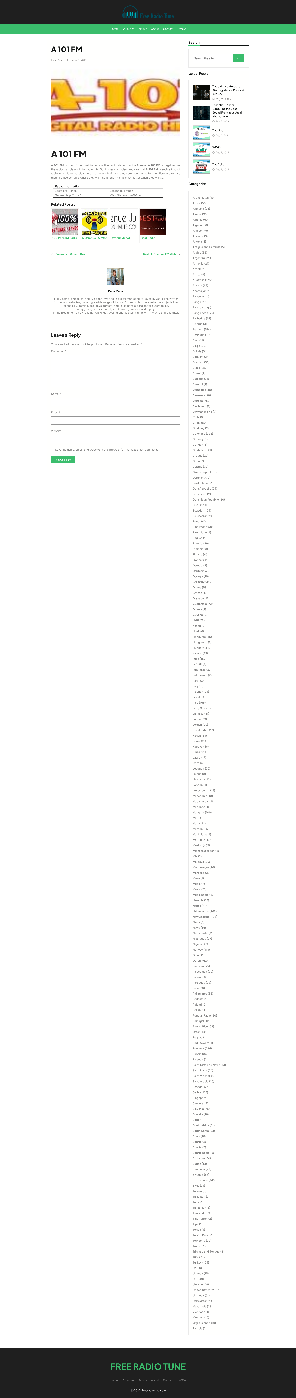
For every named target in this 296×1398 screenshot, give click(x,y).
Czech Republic (203, 472)
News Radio (200, 933)
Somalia (198, 1114)
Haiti (196, 620)
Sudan (197, 1163)
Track (196, 1246)
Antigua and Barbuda (206, 247)
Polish (197, 1010)
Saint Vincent (201, 1076)
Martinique (200, 834)
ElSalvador (200, 527)
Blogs (196, 346)
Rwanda (198, 1059)
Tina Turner (200, 1218)
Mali (195, 818)
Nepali (197, 905)
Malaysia (198, 812)
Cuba (196, 461)
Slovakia (198, 1103)
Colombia (199, 433)
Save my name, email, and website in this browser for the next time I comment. (106, 449)
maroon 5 (199, 829)
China (196, 422)
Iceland (197, 653)
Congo (197, 444)
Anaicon (198, 230)
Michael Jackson (204, 851)
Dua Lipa (198, 505)
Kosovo (198, 746)
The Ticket (218, 164)
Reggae (197, 1037)
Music (197, 883)
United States (202, 1290)
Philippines (200, 993)
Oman (196, 955)
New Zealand (201, 916)
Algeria (197, 225)
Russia (197, 1054)
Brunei (197, 373)
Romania (198, 1048)
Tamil (196, 1202)
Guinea (197, 609)
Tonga (197, 1229)
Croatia (197, 455)
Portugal (198, 1021)
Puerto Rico (200, 1026)
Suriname (199, 1169)
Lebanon (198, 768)
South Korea (201, 1130)
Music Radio (201, 894)
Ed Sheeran (200, 516)
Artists (197, 269)
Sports (197, 1141)
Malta (196, 823)
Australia (198, 280)
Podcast (198, 999)
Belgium (198, 329)
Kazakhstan (200, 730)
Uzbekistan (200, 1301)
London (198, 785)
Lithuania (199, 779)
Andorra (198, 236)
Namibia (198, 900)
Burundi (198, 384)
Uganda (198, 1273)
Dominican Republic (206, 499)
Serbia (197, 1092)
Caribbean (199, 406)
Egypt (196, 521)
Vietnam (198, 1317)
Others (197, 960)
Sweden (198, 1174)
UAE (195, 1268)
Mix (195, 856)
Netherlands (201, 911)
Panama (198, 977)
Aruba (197, 274)
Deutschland (201, 483)
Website (56, 431)
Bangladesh (200, 313)
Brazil (196, 367)
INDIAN (197, 664)
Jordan (197, 724)
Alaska (197, 214)
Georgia (198, 576)
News (196, 922)
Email (55, 412)
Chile (196, 417)
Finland (197, 554)
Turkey (197, 1262)
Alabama (198, 208)
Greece (197, 593)
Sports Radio (201, 1152)
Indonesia (199, 669)
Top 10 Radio (201, 1235)
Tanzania (199, 1207)
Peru (196, 988)
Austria (197, 285)
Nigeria (197, 944)
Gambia (198, 565)
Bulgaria (198, 378)
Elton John (200, 532)
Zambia (197, 1328)
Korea (196, 741)
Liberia (197, 774)
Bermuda (198, 335)
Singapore (199, 1098)
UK (195, 1279)
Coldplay (198, 428)
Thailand (198, 1213)
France (197, 560)
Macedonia (200, 796)
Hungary (198, 647)
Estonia (198, 543)
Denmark (199, 477)
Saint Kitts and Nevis (206, 1065)
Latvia (197, 757)
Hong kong (200, 642)
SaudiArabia (200, 1081)
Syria (196, 1185)
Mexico (197, 845)
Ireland (197, 691)
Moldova (198, 862)
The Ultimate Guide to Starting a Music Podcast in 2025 (228, 90)
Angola (197, 241)
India (196, 658)
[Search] (238, 58)
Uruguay (198, 1295)
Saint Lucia (200, 1070)
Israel (196, 697)
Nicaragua (199, 938)
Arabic (197, 252)
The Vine (217, 130)
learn (196, 763)
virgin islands (201, 1323)
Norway (198, 949)
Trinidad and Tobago (206, 1251)
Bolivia (197, 351)
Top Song (199, 1240)
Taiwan (197, 1191)
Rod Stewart (201, 1043)
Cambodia (199, 389)
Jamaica (198, 713)
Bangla (197, 302)
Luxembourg (201, 790)
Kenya (197, 735)
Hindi (196, 631)
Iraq (195, 686)
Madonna (199, 807)
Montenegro (201, 867)
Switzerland (200, 1180)
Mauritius (199, 840)
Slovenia (198, 1109)
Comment (58, 351)
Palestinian (200, 971)
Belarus (197, 324)
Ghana (197, 587)
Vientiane (199, 1312)
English (197, 538)
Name (56, 394)
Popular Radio (202, 1015)
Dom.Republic (202, 488)
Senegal (198, 1087)
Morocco (198, 872)
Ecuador (198, 510)
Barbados (199, 318)
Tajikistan (199, 1196)
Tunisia (197, 1257)
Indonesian (200, 675)
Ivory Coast (200, 708)
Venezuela (199, 1306)
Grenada (198, 598)
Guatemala (200, 604)
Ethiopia (198, 549)
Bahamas (199, 296)
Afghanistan (201, 197)
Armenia (198, 263)
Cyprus (197, 466)
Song (196, 1119)
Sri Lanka (199, 1158)
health (197, 625)
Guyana (198, 614)
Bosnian (198, 362)
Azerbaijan (200, 291)
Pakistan (198, 966)
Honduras (199, 636)
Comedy (198, 439)
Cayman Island (202, 411)
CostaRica (199, 450)
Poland (197, 1004)
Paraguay (199, 982)
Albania (197, 219)
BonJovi (198, 357)
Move (196, 878)
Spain (196, 1136)
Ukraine (198, 1284)
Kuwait (197, 752)
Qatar (196, 1032)
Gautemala (200, 571)
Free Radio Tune (148, 1366)
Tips (195, 1224)
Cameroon (199, 395)
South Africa (201, 1125)
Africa (196, 203)
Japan (197, 719)
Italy (195, 702)
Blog (196, 340)
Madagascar (201, 801)
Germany (199, 582)
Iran (195, 680)
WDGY (216, 147)
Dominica (199, 494)
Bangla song (201, 307)
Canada (198, 400)
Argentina (199, 258)
